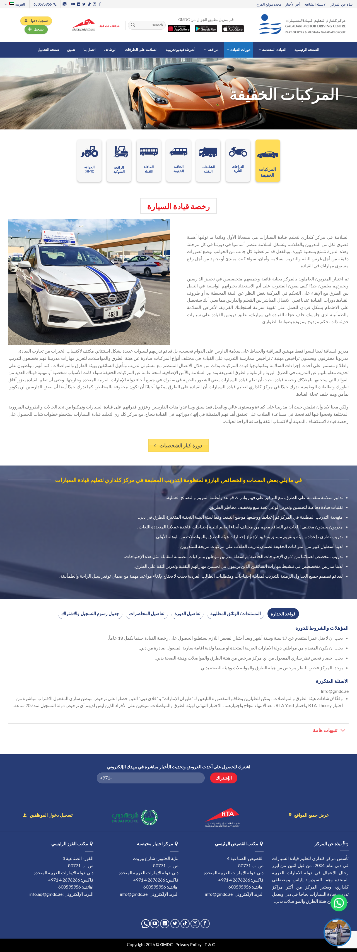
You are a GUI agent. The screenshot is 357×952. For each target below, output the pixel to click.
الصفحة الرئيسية (307, 49)
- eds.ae (223, 944)
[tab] (283, 613)
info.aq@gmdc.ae (45, 894)
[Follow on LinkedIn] (78, 4)
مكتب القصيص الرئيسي (236, 843)
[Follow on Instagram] (94, 4)
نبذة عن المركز (342, 4)
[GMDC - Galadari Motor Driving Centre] (304, 25)
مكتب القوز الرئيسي (69, 843)
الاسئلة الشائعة (315, 4)
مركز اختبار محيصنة (155, 843)
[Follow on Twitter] (84, 4)
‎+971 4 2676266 (234, 879)
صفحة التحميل (48, 49)
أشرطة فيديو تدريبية (181, 49)
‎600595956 (239, 886)
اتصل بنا (89, 49)
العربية (20, 4)
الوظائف (110, 49)
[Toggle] (343, 731)
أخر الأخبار (292, 4)
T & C (210, 944)
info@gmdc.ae (219, 894)
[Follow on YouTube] (73, 4)
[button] (336, 903)
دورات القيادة (240, 49)
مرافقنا (213, 49)
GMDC (166, 944)
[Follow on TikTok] (89, 4)
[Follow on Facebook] (100, 4)
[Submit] (132, 25)
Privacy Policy (188, 944)
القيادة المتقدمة (274, 49)
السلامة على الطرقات (141, 49)
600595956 (154, 886)
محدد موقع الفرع (269, 4)
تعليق (71, 49)
